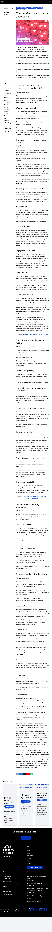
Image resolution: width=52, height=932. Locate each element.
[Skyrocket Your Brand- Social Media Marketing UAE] (26, 784)
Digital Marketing (7, 876)
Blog (28, 861)
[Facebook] (5, 131)
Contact (29, 863)
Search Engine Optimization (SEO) (11, 884)
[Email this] (17, 774)
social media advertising (40, 96)
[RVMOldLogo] (2, 2)
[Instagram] (8, 131)
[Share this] (21, 774)
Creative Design (8, 93)
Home (28, 850)
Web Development (7, 881)
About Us (29, 853)
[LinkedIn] (11, 131)
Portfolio (29, 858)
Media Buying (7, 104)
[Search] (12, 8)
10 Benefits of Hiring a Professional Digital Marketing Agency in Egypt (9, 61)
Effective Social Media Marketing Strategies (36, 334)
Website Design (8, 122)
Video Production (7, 891)
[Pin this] (28, 774)
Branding (6, 90)
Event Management (7, 894)
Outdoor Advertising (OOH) (6, 109)
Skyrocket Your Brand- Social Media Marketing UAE (26, 796)
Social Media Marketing (8, 878)
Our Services (30, 855)
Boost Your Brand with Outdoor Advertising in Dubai (8, 800)
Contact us (27, 752)
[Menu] (50, 2)
